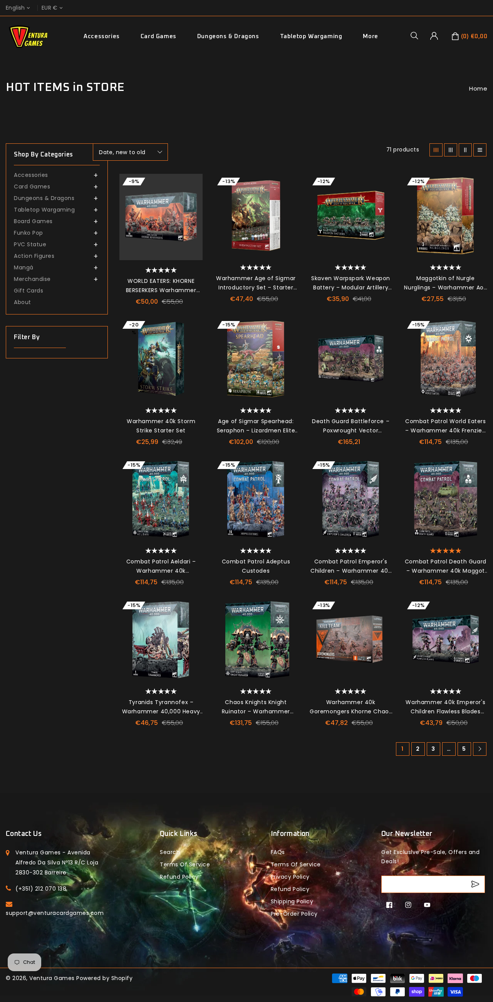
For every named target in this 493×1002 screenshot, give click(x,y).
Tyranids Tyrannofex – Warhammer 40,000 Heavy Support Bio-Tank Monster (161, 707)
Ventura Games (52, 978)
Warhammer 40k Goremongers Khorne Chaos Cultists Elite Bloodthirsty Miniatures (351, 707)
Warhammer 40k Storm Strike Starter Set (161, 425)
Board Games (33, 221)
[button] (417, 35)
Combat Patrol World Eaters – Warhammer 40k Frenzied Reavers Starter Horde (445, 426)
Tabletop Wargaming (311, 36)
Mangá (24, 267)
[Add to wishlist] (193, 183)
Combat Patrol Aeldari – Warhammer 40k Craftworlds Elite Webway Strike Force (161, 566)
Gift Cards (28, 290)
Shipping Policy (292, 901)
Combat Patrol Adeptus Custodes (256, 566)
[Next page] (479, 749)
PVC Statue (30, 244)
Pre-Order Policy (294, 914)
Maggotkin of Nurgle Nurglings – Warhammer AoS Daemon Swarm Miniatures (445, 283)
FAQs (278, 852)
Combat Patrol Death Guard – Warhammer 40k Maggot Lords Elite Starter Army (445, 566)
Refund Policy (290, 889)
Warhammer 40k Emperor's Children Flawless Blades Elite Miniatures (445, 707)
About (22, 302)
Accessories (102, 36)
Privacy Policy (290, 877)
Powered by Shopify (104, 978)
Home (478, 88)
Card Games (158, 36)
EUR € (50, 8)
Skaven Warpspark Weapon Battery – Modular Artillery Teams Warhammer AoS (350, 283)
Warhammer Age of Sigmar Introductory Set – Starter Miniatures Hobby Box (256, 283)
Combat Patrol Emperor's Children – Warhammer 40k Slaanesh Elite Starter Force (350, 566)
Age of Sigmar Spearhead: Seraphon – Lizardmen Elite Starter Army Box (256, 426)
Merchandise (32, 279)
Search (170, 852)
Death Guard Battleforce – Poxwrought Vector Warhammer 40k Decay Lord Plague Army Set (350, 426)
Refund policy (179, 877)
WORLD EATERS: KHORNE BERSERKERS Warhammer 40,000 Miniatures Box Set (161, 286)
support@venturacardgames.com (55, 913)
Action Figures (34, 256)
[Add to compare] (193, 200)
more (370, 36)
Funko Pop (28, 233)
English (15, 8)
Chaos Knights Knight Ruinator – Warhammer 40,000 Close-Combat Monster (256, 707)
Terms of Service (185, 864)
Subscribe (476, 884)
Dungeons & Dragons (228, 36)
